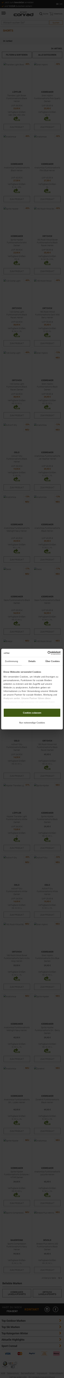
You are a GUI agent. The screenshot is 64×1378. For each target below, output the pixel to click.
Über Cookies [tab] (52, 661)
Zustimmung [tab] (11, 661)
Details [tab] (32, 661)
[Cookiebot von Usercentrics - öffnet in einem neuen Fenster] (48, 653)
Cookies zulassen (32, 712)
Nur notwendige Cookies (32, 722)
